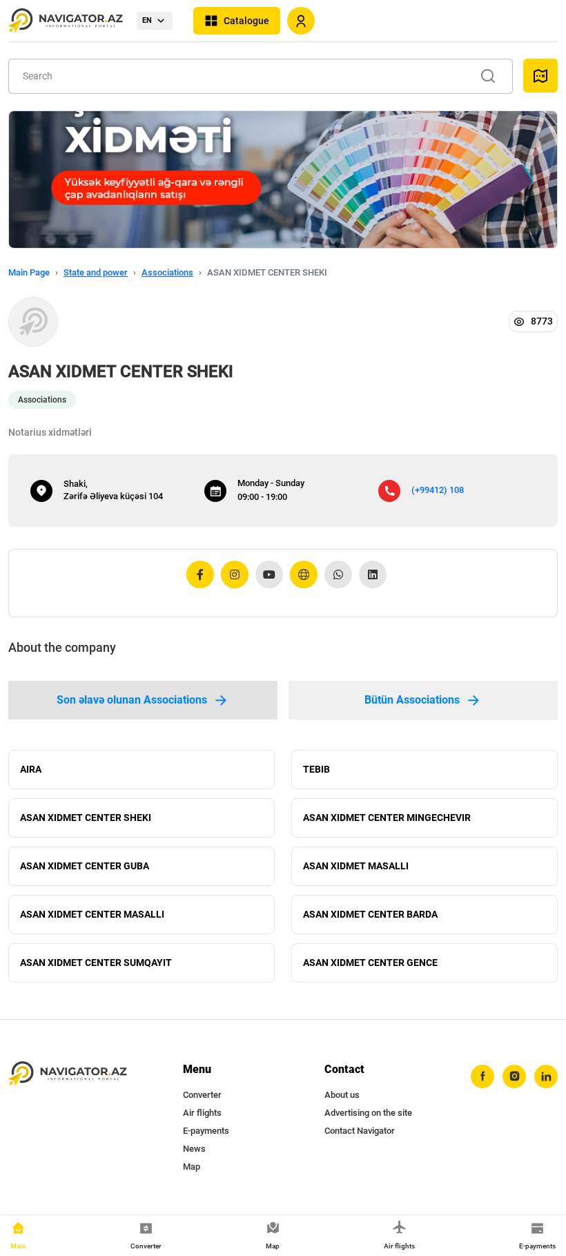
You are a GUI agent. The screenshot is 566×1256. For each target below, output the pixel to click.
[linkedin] (546, 1076)
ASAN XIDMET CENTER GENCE (370, 962)
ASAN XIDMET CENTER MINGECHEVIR (387, 817)
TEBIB (316, 769)
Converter (202, 1095)
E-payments (206, 1130)
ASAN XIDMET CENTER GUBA (84, 865)
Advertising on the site (368, 1113)
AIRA (30, 769)
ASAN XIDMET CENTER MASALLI (92, 914)
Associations (167, 272)
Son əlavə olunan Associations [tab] (132, 699)
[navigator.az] (67, 1074)
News (194, 1148)
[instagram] (514, 1076)
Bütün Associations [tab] (412, 699)
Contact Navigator (359, 1130)
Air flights (202, 1113)
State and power (96, 272)
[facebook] (482, 1076)
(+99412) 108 (437, 490)
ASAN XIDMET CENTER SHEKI (85, 817)
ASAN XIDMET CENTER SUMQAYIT (96, 962)
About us (342, 1095)
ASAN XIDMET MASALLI (356, 865)
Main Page (29, 272)
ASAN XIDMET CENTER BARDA (370, 914)
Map (191, 1166)
